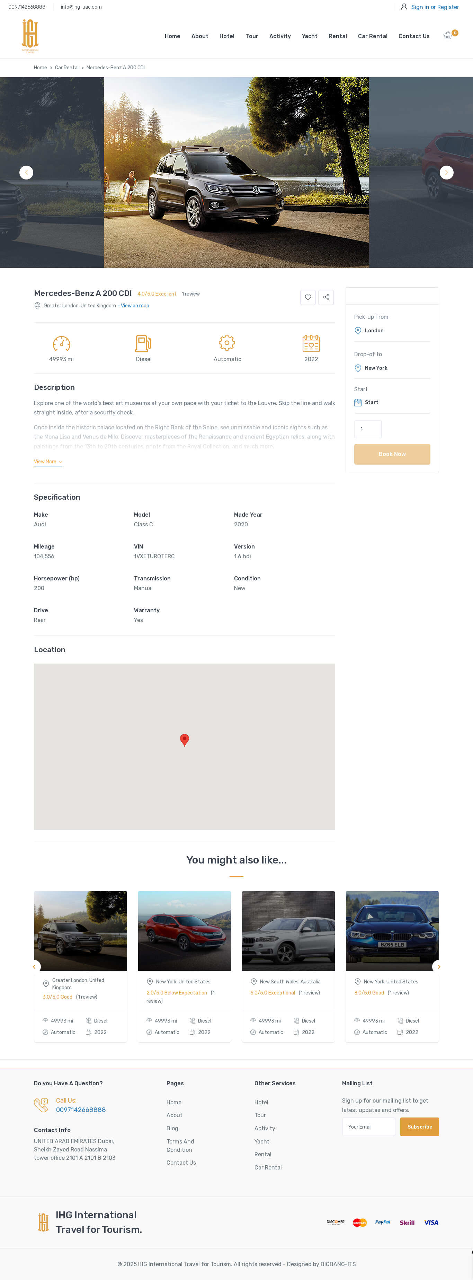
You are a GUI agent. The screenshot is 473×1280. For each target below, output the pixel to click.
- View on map (133, 306)
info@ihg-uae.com (81, 7)
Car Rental (372, 36)
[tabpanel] (236, 172)
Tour (252, 36)
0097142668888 (26, 7)
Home (172, 36)
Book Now (392, 454)
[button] (448, 37)
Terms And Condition (180, 1145)
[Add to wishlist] (308, 297)
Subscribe (420, 1127)
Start (361, 389)
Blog (172, 1128)
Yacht (310, 36)
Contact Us (414, 36)
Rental (338, 36)
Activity (280, 36)
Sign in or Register (435, 7)
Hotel (227, 36)
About (199, 36)
